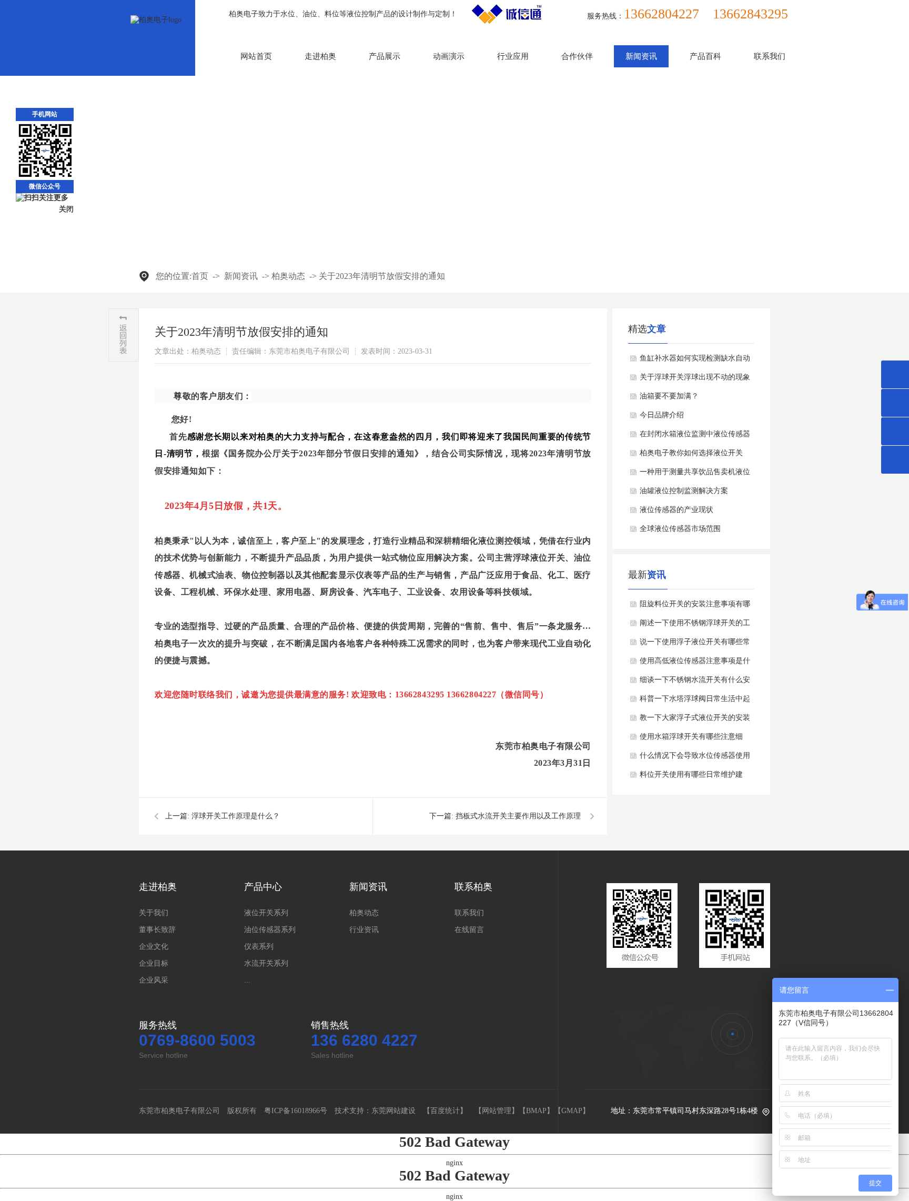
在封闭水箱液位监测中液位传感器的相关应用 (695, 437)
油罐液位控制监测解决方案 (684, 491)
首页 (199, 276)
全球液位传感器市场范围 (680, 529)
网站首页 (256, 56)
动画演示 (448, 56)
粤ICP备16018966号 (295, 1111)
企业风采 (153, 980)
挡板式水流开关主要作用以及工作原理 (518, 816)
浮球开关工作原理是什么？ (235, 816)
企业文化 (153, 946)
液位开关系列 (266, 913)
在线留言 (469, 930)
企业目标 (153, 963)
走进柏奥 (320, 56)
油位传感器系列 (270, 930)
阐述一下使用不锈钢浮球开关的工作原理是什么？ (695, 626)
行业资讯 (364, 930)
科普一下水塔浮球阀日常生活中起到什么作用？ (695, 701)
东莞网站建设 (393, 1111)
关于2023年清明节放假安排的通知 (382, 276)
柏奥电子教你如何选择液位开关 (691, 453)
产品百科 (705, 56)
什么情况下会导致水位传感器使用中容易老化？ (695, 758)
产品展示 (384, 56)
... (247, 980)
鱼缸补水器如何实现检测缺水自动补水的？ (695, 361)
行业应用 (513, 56)
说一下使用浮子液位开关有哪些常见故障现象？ (695, 645)
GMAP (571, 1111)
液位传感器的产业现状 (676, 510)
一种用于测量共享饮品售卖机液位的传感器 (695, 475)
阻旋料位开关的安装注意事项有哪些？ (695, 607)
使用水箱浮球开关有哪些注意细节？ (691, 739)
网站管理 (496, 1111)
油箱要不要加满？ (669, 396)
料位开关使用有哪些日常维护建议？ (691, 777)
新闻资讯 (641, 56)
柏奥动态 (288, 276)
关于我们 (153, 913)
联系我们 (769, 56)
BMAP (536, 1111)
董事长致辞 (157, 930)
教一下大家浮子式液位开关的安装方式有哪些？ (695, 720)
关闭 (66, 209)
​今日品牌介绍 (662, 415)
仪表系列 (259, 946)
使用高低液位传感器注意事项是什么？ (695, 663)
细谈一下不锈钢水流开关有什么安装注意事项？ (695, 682)
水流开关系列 (266, 963)
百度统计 (445, 1111)
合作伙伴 (577, 56)
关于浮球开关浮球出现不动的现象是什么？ (695, 380)
